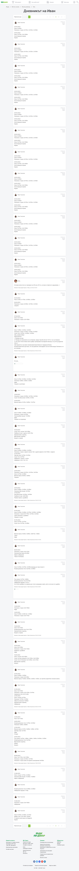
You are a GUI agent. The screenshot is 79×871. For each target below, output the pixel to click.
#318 (64, 786)
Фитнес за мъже (15, 6)
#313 (63, 671)
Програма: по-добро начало (12, 842)
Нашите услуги (10, 840)
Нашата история (27, 842)
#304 (63, 485)
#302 (63, 446)
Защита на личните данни (41, 865)
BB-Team (25, 840)
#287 (64, 153)
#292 (63, 261)
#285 (63, 110)
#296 (63, 327)
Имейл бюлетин (27, 850)
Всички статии (43, 857)
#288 (63, 174)
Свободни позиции (27, 848)
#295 (63, 313)
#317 (64, 770)
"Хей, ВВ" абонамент (11, 845)
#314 (63, 686)
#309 (63, 576)
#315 (64, 714)
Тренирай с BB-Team (11, 843)
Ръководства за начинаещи (46, 842)
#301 (64, 427)
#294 (63, 295)
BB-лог (24, 851)
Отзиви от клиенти (27, 845)
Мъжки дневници (26, 6)
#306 (63, 531)
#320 (63, 812)
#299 (63, 392)
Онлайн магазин (10, 849)
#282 (63, 45)
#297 (64, 358)
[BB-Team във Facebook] (34, 861)
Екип (24, 847)
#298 (63, 376)
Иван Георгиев (21, 22)
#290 (63, 218)
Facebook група (60, 845)
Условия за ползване (28, 865)
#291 (64, 239)
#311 (64, 623)
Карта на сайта (52, 865)
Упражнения (43, 852)
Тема (34, 6)
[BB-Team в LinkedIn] (45, 861)
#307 (63, 547)
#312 (64, 643)
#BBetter (59, 842)
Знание (42, 840)
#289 (63, 196)
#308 (63, 564)
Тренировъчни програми (46, 850)
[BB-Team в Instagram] (39, 861)
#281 (64, 24)
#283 (63, 67)
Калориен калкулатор (45, 845)
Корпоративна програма (11, 847)
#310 (64, 603)
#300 (63, 410)
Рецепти (42, 848)
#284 (63, 88)
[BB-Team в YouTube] (42, 861)
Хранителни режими (45, 844)
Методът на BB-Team (28, 843)
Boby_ (19, 280)
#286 (63, 131)
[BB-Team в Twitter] (37, 861)
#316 (64, 753)
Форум (7, 6)
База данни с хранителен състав (47, 847)
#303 (63, 468)
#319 (64, 798)
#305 (63, 508)
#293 (63, 282)
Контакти (25, 853)
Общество (60, 840)
